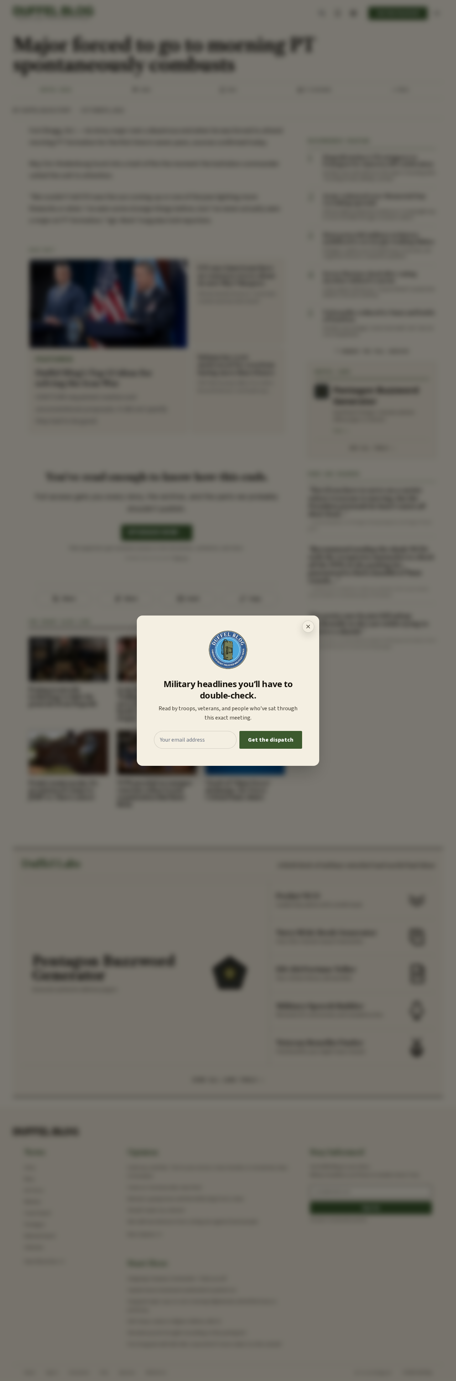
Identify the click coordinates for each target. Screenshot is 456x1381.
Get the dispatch (271, 740)
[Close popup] (308, 627)
